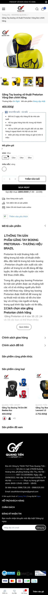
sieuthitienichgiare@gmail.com (24, 491)
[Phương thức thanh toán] (19, 581)
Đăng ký (40, 527)
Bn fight (16, 101)
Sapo (38, 496)
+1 (14, 418)
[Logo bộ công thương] (24, 572)
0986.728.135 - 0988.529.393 (31, 487)
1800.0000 (23, 192)
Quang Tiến (22, 496)
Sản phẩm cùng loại (13, 369)
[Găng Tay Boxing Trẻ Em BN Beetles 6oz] (17, 388)
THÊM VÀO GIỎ (32, 179)
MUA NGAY (24, 187)
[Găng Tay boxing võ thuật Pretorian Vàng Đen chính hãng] (24, 51)
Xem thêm (24, 327)
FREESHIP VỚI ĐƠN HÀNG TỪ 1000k (22, 2)
